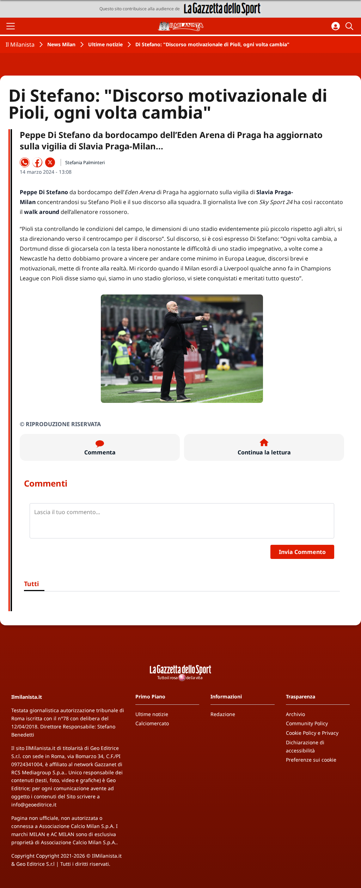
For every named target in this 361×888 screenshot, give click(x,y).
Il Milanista (20, 44)
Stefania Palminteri (85, 162)
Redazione (222, 714)
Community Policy (307, 723)
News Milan (61, 44)
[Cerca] (350, 26)
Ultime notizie (105, 44)
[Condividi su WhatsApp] (25, 162)
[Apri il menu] (11, 26)
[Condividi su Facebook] (37, 162)
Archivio (295, 714)
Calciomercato (152, 723)
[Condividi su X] (50, 162)
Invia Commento (302, 552)
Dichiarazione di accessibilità (305, 746)
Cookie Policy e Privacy (312, 732)
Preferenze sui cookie (311, 759)
